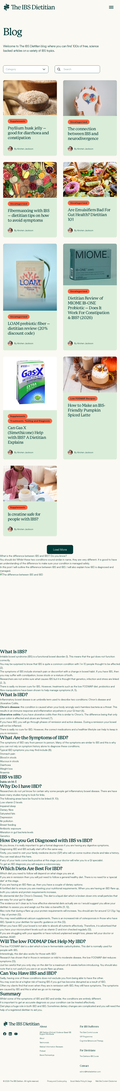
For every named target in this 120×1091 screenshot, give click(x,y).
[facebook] (4, 1033)
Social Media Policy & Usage (81, 1081)
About (43, 1026)
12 (67, 907)
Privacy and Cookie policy (57, 1081)
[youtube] (16, 1034)
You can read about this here (15, 856)
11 (64, 907)
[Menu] (111, 7)
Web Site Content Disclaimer (106, 1081)
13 (13, 961)
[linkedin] (10, 1033)
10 (56, 798)
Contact (84, 1066)
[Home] (29, 7)
